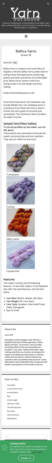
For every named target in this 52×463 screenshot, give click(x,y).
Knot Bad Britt (12, 392)
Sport (31, 301)
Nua (8, 396)
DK (21, 301)
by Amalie (11, 411)
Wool (39, 298)
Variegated (18, 307)
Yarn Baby (11, 385)
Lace (25, 301)
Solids (9, 307)
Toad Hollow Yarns (14, 389)
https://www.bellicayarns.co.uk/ (18, 92)
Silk (34, 298)
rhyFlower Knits (13, 403)
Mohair (28, 298)
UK (30, 55)
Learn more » (37, 452)
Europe (24, 55)
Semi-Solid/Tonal (36, 304)
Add (15, 63)
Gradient (22, 304)
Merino (20, 298)
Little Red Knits (13, 415)
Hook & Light (12, 400)
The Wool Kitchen (14, 407)
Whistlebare (12, 418)
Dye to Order (12, 310)
